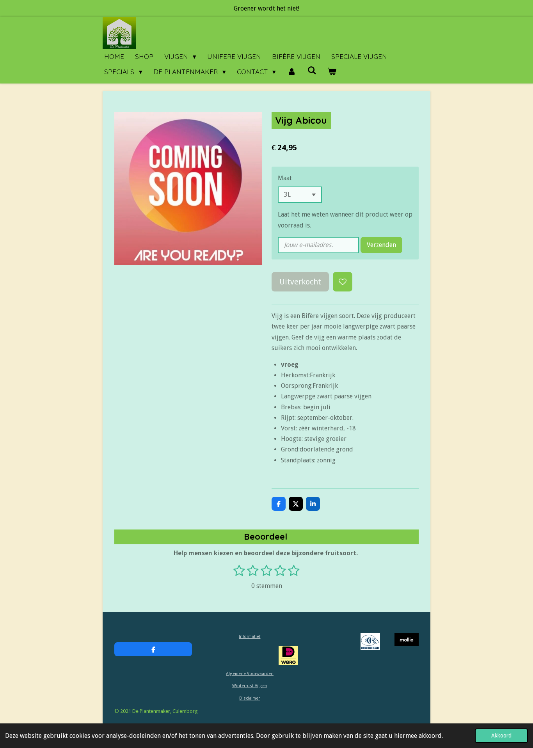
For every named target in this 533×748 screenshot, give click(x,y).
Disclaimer (249, 698)
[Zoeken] (312, 70)
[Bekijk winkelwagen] (332, 72)
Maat (285, 178)
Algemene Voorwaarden (250, 673)
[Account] (291, 72)
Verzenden (381, 245)
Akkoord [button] (501, 735)
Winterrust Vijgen (249, 685)
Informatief (249, 636)
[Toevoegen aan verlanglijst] (342, 281)
